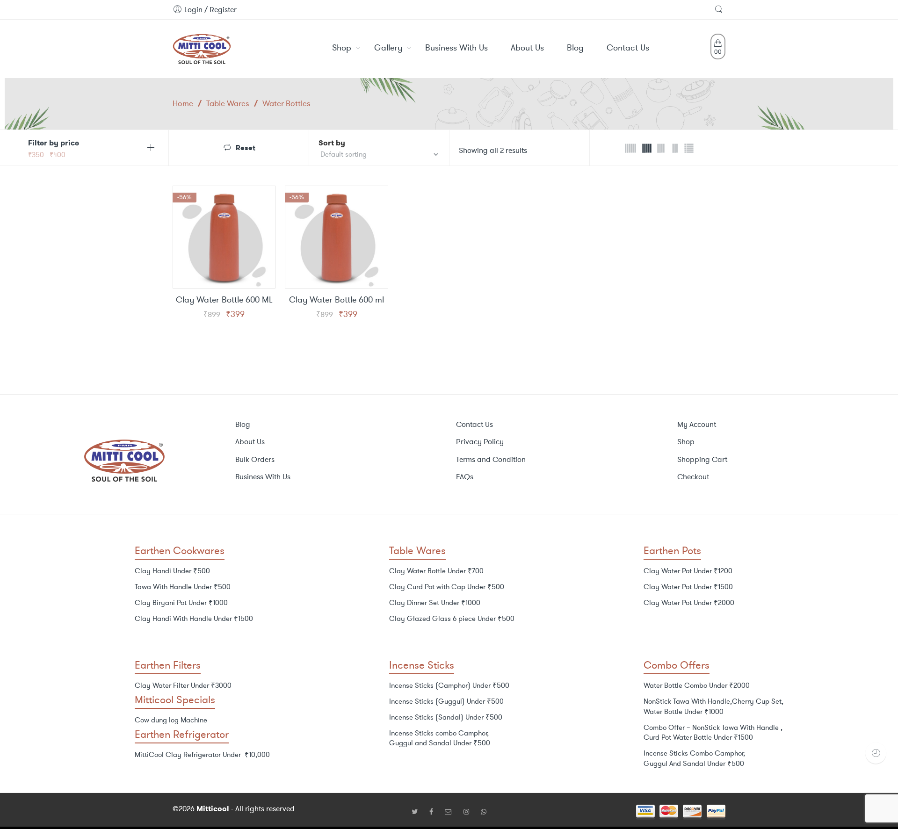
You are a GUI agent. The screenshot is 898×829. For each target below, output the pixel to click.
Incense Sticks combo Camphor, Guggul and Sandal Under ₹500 (439, 738)
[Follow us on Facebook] (434, 811)
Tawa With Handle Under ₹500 (183, 587)
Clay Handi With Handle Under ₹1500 (194, 618)
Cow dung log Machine (171, 720)
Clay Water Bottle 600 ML (224, 300)
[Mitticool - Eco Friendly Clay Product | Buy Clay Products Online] (202, 47)
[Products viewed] (875, 753)
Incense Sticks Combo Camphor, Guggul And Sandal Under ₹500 (694, 758)
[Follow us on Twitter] (418, 811)
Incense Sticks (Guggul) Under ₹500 (446, 701)
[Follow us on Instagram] (469, 811)
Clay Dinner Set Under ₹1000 (434, 603)
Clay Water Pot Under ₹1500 (688, 587)
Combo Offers (677, 665)
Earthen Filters (168, 665)
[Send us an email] (452, 811)
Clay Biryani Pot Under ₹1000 (181, 603)
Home (183, 103)
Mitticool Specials (175, 699)
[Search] (719, 9)
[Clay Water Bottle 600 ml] (336, 237)
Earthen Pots (672, 550)
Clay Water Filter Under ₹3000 (183, 685)
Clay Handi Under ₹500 (172, 571)
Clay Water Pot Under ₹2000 (689, 603)
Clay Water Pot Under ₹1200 (688, 571)
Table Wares (227, 103)
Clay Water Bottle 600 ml (336, 300)
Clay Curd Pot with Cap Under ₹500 (446, 587)
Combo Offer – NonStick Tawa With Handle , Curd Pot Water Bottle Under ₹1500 (713, 732)
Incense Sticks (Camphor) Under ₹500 (449, 685)
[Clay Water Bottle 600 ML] (224, 237)
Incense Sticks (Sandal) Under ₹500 (445, 717)
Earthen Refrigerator (182, 734)
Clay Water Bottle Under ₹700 (436, 571)
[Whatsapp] (483, 811)
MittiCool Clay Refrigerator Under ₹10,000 (202, 755)
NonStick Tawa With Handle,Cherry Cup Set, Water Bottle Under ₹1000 (713, 706)
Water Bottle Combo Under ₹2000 (697, 685)
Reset (245, 147)
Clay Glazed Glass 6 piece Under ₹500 (451, 618)
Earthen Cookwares (179, 550)
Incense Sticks (421, 665)
